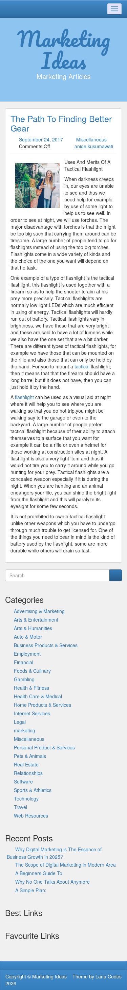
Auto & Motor (28, 636)
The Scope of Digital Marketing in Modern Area (65, 864)
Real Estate (26, 764)
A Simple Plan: (30, 890)
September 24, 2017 (41, 139)
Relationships (28, 773)
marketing (24, 730)
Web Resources (31, 815)
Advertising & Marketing (39, 611)
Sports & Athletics (32, 790)
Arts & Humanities (33, 628)
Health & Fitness (31, 687)
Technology (26, 798)
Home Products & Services (42, 704)
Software (23, 781)
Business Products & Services (46, 645)
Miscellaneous (91, 139)
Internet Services (32, 713)
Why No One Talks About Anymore (52, 881)
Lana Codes (109, 976)
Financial (23, 662)
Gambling (24, 679)
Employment (27, 653)
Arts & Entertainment (36, 619)
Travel (20, 807)
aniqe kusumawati (94, 146)
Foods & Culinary (32, 670)
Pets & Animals (30, 755)
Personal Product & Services (44, 747)
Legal (20, 721)
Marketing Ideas (63, 49)
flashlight (24, 397)
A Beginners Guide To (38, 873)
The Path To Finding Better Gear (61, 123)
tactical (82, 366)
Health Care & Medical (38, 696)
